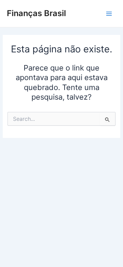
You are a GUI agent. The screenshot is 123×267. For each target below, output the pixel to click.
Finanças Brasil (36, 13)
